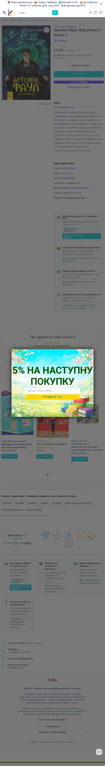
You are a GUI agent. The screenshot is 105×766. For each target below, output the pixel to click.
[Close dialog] (89, 352)
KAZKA (10, 12)
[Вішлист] (95, 12)
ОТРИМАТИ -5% (52, 397)
